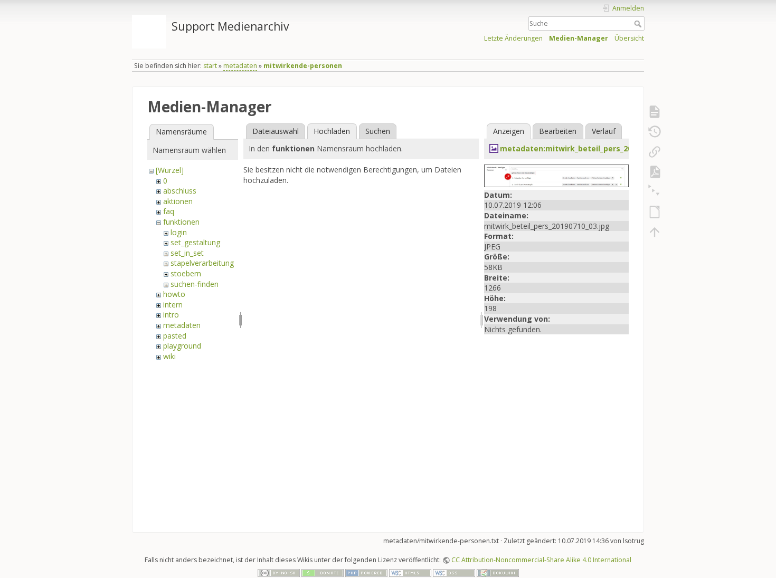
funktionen (181, 222)
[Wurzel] (170, 170)
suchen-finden (195, 284)
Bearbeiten (557, 131)
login (179, 232)
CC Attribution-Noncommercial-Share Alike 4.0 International (541, 559)
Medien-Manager (578, 38)
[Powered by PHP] (366, 572)
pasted (174, 336)
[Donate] (322, 572)
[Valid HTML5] (410, 572)
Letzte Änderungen (513, 38)
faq (168, 211)
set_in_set (187, 253)
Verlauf (604, 131)
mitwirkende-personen (302, 65)
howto (174, 294)
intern (173, 305)
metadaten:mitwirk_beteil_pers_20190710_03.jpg (591, 148)
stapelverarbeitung (202, 263)
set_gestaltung (195, 242)
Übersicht (629, 38)
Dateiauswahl (275, 131)
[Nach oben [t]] (654, 232)
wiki (169, 356)
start (210, 65)
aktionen (178, 201)
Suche (639, 23)
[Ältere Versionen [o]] (654, 132)
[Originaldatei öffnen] (556, 175)
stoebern (186, 273)
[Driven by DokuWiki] (498, 572)
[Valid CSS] (454, 572)
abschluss (179, 191)
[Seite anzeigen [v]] (654, 112)
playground (182, 346)
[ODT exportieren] (654, 212)
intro (171, 315)
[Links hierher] (654, 152)
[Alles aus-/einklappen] (654, 192)
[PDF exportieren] (654, 172)
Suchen (377, 131)
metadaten (240, 65)
